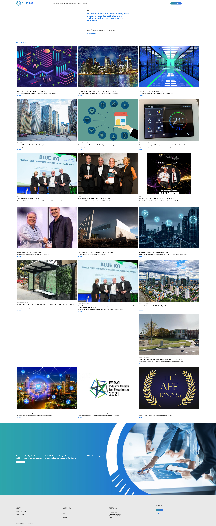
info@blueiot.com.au (160, 507)
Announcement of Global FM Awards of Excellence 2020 (94, 198)
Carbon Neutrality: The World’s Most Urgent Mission (154, 306)
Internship (65, 517)
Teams (17, 508)
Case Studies (112, 507)
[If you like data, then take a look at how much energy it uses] (108, 207)
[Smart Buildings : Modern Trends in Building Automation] (47, 100)
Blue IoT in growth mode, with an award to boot (31, 91)
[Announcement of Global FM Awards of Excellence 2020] (108, 153)
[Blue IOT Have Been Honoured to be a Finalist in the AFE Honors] (169, 368)
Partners (18, 510)
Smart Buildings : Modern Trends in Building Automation (33, 145)
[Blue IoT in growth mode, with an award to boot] (47, 46)
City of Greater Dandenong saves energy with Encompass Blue (35, 413)
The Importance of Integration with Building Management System (97, 145)
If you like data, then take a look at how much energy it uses (95, 252)
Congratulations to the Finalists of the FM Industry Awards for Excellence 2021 (101, 413)
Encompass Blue (66, 507)
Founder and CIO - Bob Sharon (145, 89)
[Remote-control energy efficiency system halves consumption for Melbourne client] (169, 100)
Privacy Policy (19, 517)
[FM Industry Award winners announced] (47, 153)
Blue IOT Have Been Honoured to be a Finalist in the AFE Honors (158, 413)
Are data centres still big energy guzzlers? (151, 91)
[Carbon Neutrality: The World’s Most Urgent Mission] (169, 261)
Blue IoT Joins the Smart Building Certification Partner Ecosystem (97, 91)
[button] (176, 3)
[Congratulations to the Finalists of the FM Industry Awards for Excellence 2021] (108, 368)
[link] (53, 3)
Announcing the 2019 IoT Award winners (29, 252)
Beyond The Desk (20, 514)
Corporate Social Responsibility (23, 513)
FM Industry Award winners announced (28, 198)
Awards (18, 196)
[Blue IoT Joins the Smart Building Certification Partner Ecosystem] (108, 46)
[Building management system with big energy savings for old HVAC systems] (169, 314)
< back (88, 10)
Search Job (65, 515)
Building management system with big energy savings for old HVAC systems (161, 359)
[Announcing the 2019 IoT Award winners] (47, 207)
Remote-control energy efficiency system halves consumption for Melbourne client (163, 145)
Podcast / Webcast (113, 508)
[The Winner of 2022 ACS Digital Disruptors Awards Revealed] (169, 153)
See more (19, 95)
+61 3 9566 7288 (159, 505)
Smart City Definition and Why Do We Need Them (153, 252)
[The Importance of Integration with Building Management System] (108, 100)
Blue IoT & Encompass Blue (22, 89)
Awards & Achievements (21, 511)
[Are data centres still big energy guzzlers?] (169, 46)
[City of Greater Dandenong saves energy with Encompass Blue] (47, 368)
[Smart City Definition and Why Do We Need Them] (169, 207)
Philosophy (18, 507)
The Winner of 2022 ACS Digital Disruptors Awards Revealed (156, 198)
